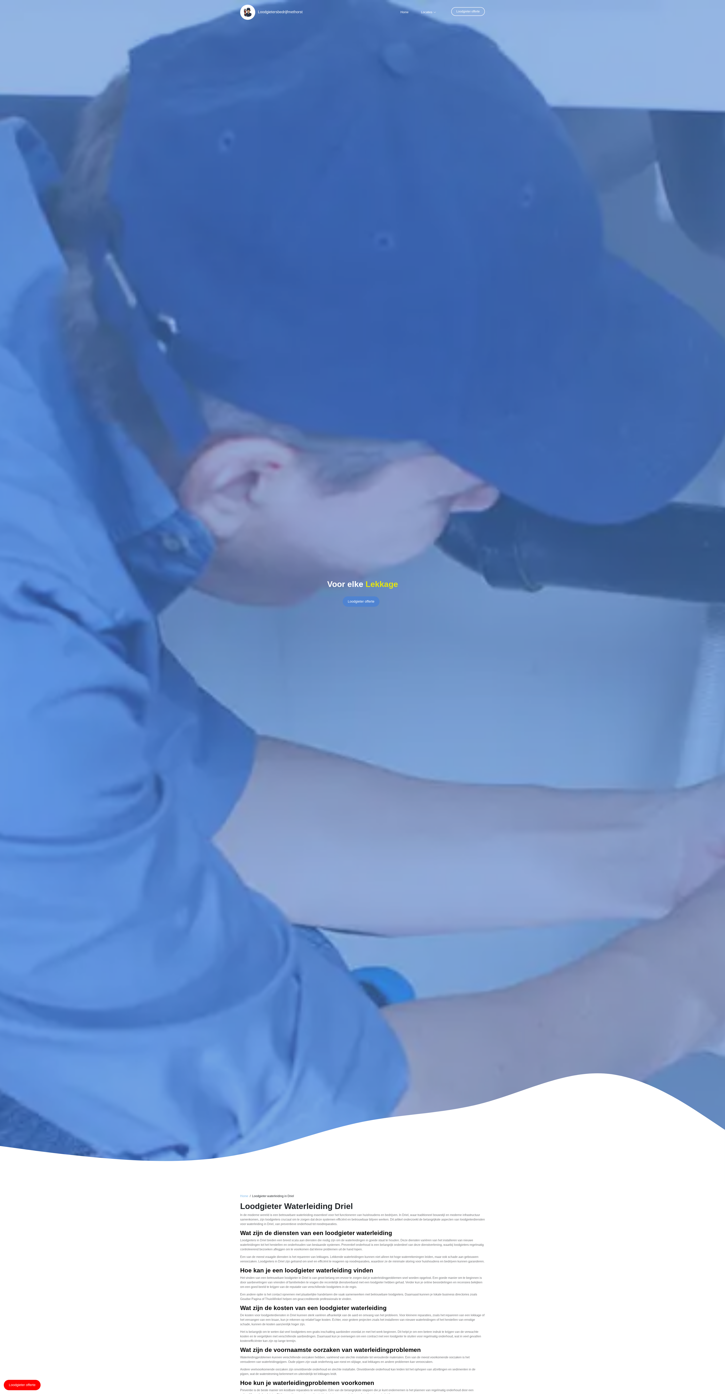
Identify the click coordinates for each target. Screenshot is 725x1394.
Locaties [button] (426, 12)
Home (404, 12)
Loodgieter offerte (468, 11)
